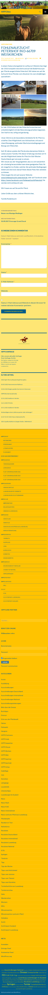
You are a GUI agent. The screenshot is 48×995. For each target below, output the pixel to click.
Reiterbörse (7, 440)
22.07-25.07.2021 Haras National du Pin (13, 417)
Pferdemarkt (7, 444)
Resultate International (9, 838)
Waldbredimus (24, 986)
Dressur (4, 715)
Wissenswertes (8, 558)
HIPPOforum (5, 747)
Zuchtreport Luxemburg (11, 597)
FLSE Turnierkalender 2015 (11, 475)
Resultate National (7, 846)
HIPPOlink (4, 755)
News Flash (7, 519)
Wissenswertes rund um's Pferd (12, 914)
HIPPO (8, 573)
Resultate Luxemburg (8, 842)
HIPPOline (6, 11)
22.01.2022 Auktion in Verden (10, 398)
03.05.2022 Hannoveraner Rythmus (12, 384)
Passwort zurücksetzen (9, 666)
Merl (11, 980)
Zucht (3, 589)
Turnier (27, 984)
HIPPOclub (5, 739)
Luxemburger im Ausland (9, 795)
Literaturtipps (8, 448)
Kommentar (6, 244)
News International (10, 530)
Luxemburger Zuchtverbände (13, 495)
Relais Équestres (8, 507)
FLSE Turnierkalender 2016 (11, 471)
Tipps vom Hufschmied (9, 870)
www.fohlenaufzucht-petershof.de (14, 177)
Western (4, 902)
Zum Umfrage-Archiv (8, 358)
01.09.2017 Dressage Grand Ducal (13, 220)
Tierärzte (6, 538)
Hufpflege (6, 542)
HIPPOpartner (6, 44)
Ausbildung (7, 550)
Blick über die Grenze (8, 707)
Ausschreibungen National (10, 699)
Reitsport (15, 982)
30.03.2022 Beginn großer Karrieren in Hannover (16, 389)
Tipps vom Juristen (7, 874)
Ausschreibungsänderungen (11, 703)
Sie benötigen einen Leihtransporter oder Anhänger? (16, 412)
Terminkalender (8, 464)
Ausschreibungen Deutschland (12, 691)
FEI (3, 975)
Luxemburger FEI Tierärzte (12, 491)
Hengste (4, 731)
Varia (3, 894)
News (3, 799)
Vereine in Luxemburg (10, 511)
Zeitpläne (4, 918)
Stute (21, 984)
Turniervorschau (7, 890)
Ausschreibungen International (12, 695)
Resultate (4, 830)
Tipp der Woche (6, 866)
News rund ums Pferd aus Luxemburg (15, 526)
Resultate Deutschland (9, 834)
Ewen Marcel (42, 972)
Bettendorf (36, 970)
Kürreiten (6, 554)
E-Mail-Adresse (7, 281)
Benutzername (6, 646)
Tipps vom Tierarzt (7, 878)
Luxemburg (22, 978)
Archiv (3, 679)
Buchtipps (4, 711)
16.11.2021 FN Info (7, 403)
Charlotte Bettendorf (13, 972)
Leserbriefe (5, 787)
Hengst (33, 975)
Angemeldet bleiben (10, 658)
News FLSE (6, 522)
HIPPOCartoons (7, 735)
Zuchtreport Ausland (10, 601)
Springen (4, 854)
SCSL (4, 593)
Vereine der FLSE (8, 487)
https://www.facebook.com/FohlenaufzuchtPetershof (21, 180)
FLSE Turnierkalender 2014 (11, 479)
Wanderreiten (6, 898)
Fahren (3, 723)
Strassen (17, 984)
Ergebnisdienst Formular (11, 566)
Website (4, 291)
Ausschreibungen (7, 687)
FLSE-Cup (13, 975)
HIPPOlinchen (6, 751)
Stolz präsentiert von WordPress (11, 992)
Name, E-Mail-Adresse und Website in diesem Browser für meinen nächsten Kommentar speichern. (23, 304)
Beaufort (26, 970)
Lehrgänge (7, 468)
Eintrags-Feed (6, 948)
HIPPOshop (5, 767)
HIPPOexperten (7, 743)
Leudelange (15, 978)
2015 (2, 970)
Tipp (2, 862)
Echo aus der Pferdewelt (9, 719)
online (8, 633)
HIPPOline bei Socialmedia (9, 394)
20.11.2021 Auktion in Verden (10, 407)
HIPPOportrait (6, 763)
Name (4, 272)
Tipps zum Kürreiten (8, 882)
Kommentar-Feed (7, 952)
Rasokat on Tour (7, 823)
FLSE (7, 975)
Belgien (31, 970)
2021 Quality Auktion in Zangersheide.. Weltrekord (16, 421)
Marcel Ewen (6, 980)
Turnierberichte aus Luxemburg (12, 886)
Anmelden (4, 944)
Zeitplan (30, 986)
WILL (4, 585)
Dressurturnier (33, 972)
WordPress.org (6, 956)
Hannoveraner (27, 975)
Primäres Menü (45, 11)
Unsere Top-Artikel (9, 569)
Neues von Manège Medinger (12, 212)
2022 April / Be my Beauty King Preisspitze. (14, 380)
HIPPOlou (20, 58)
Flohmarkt (7, 452)
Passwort (4, 652)
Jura (4, 546)
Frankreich (20, 975)
